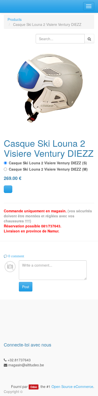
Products (15, 19)
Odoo (33, 387)
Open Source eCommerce (72, 386)
